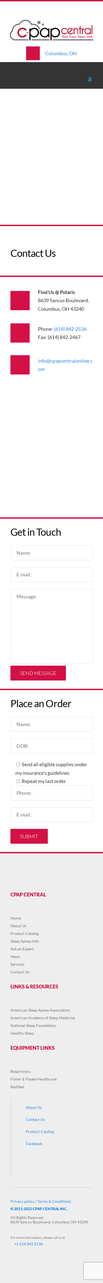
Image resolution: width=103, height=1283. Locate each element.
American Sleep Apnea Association (40, 1010)
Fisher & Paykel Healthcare (33, 1079)
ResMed (17, 1086)
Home (15, 918)
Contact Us (19, 972)
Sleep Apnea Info (24, 941)
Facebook (34, 1143)
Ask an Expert (22, 948)
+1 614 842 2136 (28, 1244)
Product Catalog (24, 933)
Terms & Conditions (54, 1201)
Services (17, 964)
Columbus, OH (61, 53)
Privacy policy (22, 1201)
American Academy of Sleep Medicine (42, 1017)
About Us (18, 925)
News (15, 956)
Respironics (20, 1071)
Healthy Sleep (22, 1033)
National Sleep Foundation (33, 1025)
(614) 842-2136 (70, 329)
